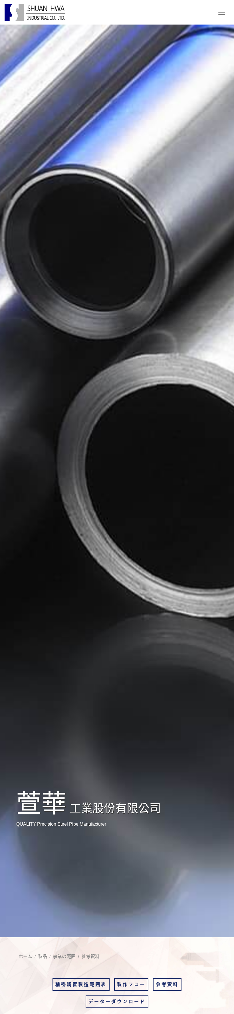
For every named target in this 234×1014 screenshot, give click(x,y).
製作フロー (131, 984)
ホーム (25, 956)
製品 (42, 956)
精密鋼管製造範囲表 (81, 984)
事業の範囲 (64, 956)
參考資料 (167, 984)
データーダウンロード (117, 1001)
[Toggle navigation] (221, 12)
